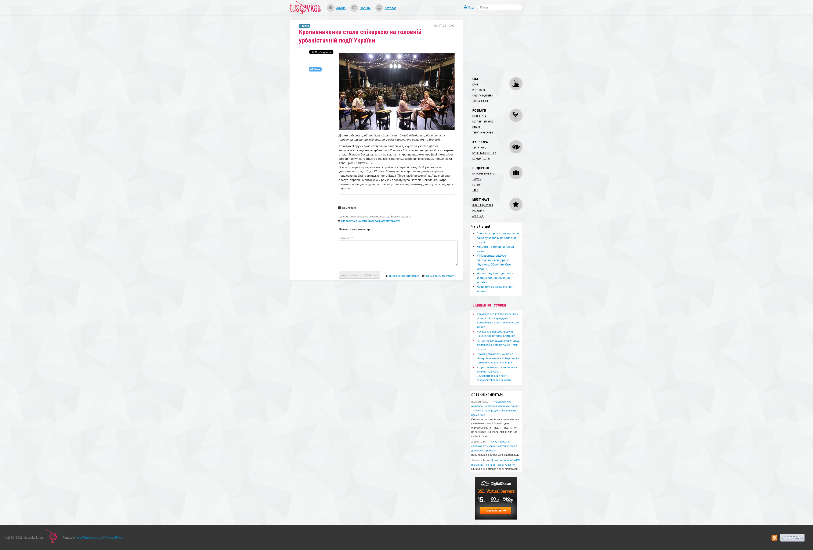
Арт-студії (478, 216)
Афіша (341, 7)
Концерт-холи (481, 158)
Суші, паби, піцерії (482, 95)
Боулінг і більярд (482, 121)
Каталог (390, 7)
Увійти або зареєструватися (404, 275)
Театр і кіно (479, 147)
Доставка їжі (480, 101)
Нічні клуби (479, 116)
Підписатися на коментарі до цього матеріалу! (370, 221)
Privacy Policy (114, 537)
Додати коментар (359, 275)
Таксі (475, 190)
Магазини (478, 210)
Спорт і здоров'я (482, 205)
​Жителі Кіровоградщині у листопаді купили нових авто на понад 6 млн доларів (498, 345)
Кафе (475, 84)
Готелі (476, 184)
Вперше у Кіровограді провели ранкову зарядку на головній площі (498, 237)
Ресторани (478, 90)
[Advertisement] (501, 46)
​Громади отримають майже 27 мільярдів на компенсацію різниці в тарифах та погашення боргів (498, 358)
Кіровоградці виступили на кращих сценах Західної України (495, 277)
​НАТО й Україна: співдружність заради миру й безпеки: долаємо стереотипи (494, 446)
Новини (365, 7)
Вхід (471, 7)
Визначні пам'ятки (483, 173)
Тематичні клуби (482, 132)
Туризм (476, 179)
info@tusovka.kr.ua (89, 537)
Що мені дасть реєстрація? (440, 275)
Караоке (477, 127)
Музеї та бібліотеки (484, 153)
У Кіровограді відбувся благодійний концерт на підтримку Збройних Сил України (494, 262)
